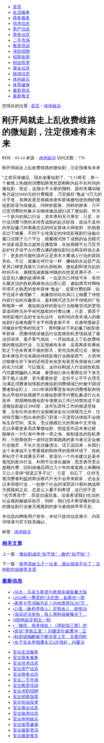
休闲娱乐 (21, 79)
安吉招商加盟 (25, 696)
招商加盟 (21, 57)
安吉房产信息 (25, 669)
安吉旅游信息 (25, 713)
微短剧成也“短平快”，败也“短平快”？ (55, 554)
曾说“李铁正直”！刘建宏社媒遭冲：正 (49, 631)
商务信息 (21, 34)
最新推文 (21, 96)
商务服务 (21, 18)
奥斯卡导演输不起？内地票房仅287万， (51, 603)
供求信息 (21, 23)
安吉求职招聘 (25, 691)
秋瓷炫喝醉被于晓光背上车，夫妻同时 (50, 636)
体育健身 (21, 85)
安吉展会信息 (25, 708)
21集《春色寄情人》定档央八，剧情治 (50, 609)
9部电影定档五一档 (32, 620)
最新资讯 (21, 90)
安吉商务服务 (25, 657)
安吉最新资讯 (25, 730)
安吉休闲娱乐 (25, 719)
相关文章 (12, 543)
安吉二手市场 (25, 680)
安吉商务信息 (25, 674)
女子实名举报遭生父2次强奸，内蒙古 (49, 642)
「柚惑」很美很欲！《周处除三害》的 (50, 625)
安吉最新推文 (25, 735)
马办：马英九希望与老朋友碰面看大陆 (50, 592)
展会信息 (21, 68)
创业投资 (21, 62)
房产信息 (21, 29)
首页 (17, 7)
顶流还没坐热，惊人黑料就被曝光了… (50, 614)
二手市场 (21, 40)
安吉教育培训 (25, 685)
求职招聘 (21, 51)
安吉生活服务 (25, 652)
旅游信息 (21, 73)
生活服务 (21, 12)
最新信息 (12, 581)
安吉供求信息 (25, 663)
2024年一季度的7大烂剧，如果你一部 (49, 597)
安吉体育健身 (25, 724)
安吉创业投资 (25, 702)
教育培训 (21, 46)
